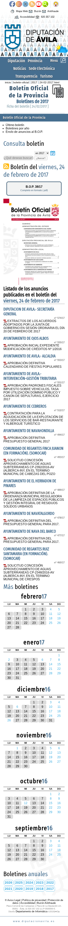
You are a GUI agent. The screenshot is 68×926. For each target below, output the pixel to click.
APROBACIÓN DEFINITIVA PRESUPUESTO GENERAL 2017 (26, 439)
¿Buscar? (40, 158)
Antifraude (53, 11)
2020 (19, 889)
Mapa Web (21, 11)
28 (17, 627)
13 (9, 618)
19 (34, 668)
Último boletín (15, 125)
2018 (39, 889)
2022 (50, 882)
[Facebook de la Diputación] (12, 4)
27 (9, 627)
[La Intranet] (56, 4)
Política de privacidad (34, 900)
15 (25, 618)
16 (34, 618)
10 (42, 613)
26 (34, 673)
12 (34, 664)
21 (17, 622)
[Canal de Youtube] (38, 4)
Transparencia (26, 76)
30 (9, 677)
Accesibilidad (27, 17)
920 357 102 (47, 17)
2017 (34, 82)
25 (25, 673)
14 (17, 618)
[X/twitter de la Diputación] (25, 4)
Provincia (35, 60)
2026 (8, 882)
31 (17, 677)
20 (9, 622)
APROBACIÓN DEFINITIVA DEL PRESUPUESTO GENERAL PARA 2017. (31, 522)
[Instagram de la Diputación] (18, 4)
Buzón (37, 11)
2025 (19, 882)
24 (42, 622)
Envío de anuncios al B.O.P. (24, 131)
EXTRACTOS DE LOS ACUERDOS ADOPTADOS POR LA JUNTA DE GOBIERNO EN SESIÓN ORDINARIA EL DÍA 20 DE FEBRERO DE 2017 (34, 326)
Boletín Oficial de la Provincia (29, 92)
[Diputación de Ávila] (34, 51)
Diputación (16, 60)
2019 (29, 889)
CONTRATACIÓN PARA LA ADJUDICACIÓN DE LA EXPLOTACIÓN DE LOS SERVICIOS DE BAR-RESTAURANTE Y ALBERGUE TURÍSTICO (33, 418)
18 (25, 668)
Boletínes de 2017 (32, 101)
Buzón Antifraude (46, 903)
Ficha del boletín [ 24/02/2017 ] (28, 106)
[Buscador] (45, 4)
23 (34, 622)
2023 (39, 882)
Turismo (46, 76)
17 (42, 618)
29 (34, 720)
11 (25, 664)
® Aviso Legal (13, 900)
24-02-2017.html (49, 82)
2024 (29, 882)
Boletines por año (17, 128)
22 (25, 622)
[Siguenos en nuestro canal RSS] (32, 4)
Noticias (19, 68)
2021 (8, 889)
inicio (8, 82)
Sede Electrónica (42, 68)
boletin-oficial (21, 82)
